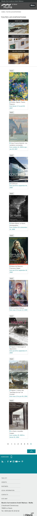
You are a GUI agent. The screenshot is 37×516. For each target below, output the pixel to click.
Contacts (4, 494)
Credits (4, 482)
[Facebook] (7, 461)
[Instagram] (13, 461)
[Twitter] (10, 461)
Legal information (7, 490)
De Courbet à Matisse (17, 308)
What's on (18, 21)
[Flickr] (19, 461)
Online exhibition (18, 51)
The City (4, 478)
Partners (4, 486)
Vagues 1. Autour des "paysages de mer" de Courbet (17, 392)
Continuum (14, 183)
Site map (4, 498)
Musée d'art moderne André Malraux (12, 1)
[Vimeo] (16, 461)
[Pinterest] (22, 461)
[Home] (8, 6)
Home (3, 12)
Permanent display (18, 36)
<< (8, 444)
